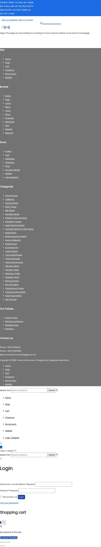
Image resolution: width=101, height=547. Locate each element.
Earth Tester (10, 207)
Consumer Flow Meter (15, 292)
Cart (7, 66)
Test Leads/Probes (13, 255)
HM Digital (9, 122)
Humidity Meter (12, 214)
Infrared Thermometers (16, 218)
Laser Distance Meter (15, 225)
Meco (7, 107)
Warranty (9, 329)
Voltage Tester (12, 270)
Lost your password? (9, 503)
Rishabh (8, 129)
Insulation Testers (13, 221)
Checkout (9, 70)
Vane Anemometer (14, 262)
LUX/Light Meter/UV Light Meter (19, 229)
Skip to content (26, 20)
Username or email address (17, 484)
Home (8, 59)
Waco (8, 114)
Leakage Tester (12, 277)
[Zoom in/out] (1, 542)
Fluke (7, 99)
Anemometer (11, 195)
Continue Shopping (9, 537)
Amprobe (9, 118)
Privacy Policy (11, 317)
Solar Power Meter (13, 295)
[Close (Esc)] (9, 542)
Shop (7, 62)
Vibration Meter (12, 266)
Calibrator (9, 199)
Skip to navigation (10, 20)
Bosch (8, 96)
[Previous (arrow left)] (1, 545)
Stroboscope (11, 244)
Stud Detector (11, 247)
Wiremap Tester (12, 273)
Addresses (10, 158)
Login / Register (12, 437)
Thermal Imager (12, 258)
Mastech (9, 133)
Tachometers (11, 251)
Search (52, 390)
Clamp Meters (11, 203)
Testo (8, 110)
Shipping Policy (12, 325)
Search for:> (5, 390)
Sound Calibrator (13, 240)
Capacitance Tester (14, 288)
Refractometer (12, 281)
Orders (8, 151)
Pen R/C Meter (12, 284)
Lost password (11, 177)
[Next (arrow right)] (4, 545)
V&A (7, 125)
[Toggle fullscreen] (4, 542)
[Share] (6, 542)
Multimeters (10, 232)
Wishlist (8, 77)
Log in (21, 497)
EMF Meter (10, 210)
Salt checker (11, 299)
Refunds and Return (14, 321)
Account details (12, 170)
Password (9, 490)
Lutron (8, 103)
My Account (10, 74)
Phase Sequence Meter (16, 236)
